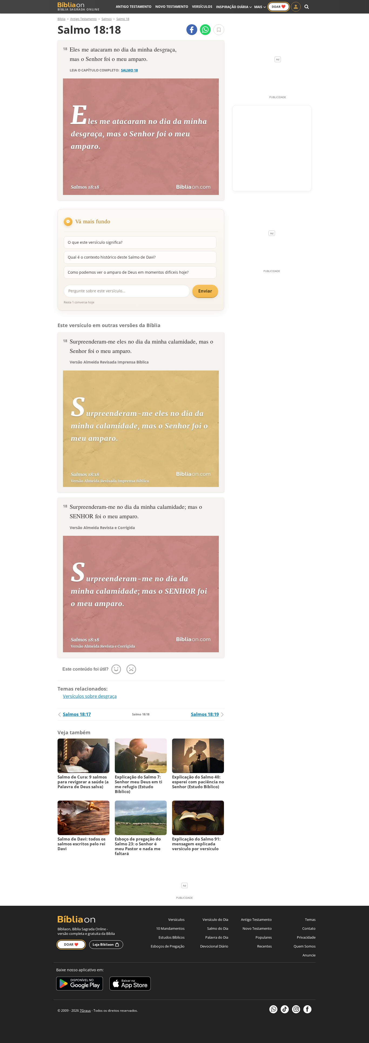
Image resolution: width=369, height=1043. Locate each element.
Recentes (264, 946)
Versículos (202, 6)
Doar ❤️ (71, 944)
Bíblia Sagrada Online (78, 9)
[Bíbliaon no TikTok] (285, 1009)
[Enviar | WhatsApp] (205, 29)
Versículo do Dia (215, 919)
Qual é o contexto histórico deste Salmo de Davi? (112, 257)
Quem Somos (305, 946)
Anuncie (309, 955)
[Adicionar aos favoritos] (218, 29)
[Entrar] (296, 7)
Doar (279, 6)
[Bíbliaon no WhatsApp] (273, 1009)
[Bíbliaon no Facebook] (307, 1009)
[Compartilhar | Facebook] (191, 29)
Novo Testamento (171, 6)
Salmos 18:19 (205, 714)
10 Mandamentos (170, 928)
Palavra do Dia (216, 937)
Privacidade (306, 937)
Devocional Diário (214, 946)
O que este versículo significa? (95, 242)
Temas (310, 919)
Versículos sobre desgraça (90, 696)
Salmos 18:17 (77, 714)
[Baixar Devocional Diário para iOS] (130, 984)
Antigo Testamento (134, 6)
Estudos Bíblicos (172, 937)
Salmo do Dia (217, 928)
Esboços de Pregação (168, 946)
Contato (309, 928)
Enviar (205, 291)
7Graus (85, 1010)
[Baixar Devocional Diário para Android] (79, 984)
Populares (264, 937)
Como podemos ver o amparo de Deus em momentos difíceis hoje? (128, 272)
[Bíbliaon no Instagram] (296, 1009)
